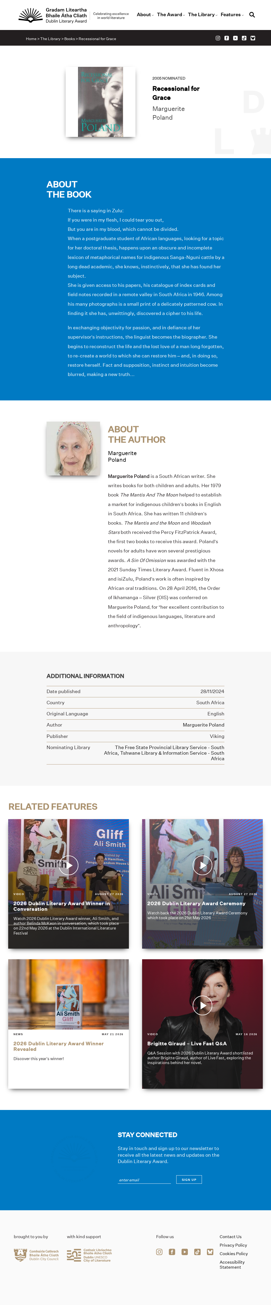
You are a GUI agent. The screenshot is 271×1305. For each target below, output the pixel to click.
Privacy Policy (233, 1245)
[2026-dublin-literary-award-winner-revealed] (68, 1024)
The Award (169, 15)
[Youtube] (235, 38)
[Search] (252, 15)
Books (69, 38)
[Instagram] (218, 38)
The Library (201, 15)
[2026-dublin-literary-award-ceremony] (202, 884)
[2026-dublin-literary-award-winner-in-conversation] (68, 884)
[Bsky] (253, 38)
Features (231, 15)
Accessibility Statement (232, 1265)
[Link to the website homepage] (74, 15)
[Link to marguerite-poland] (73, 448)
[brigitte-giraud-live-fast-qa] (202, 1024)
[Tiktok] (244, 38)
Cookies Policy (234, 1253)
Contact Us (231, 1236)
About (144, 15)
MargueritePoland (122, 456)
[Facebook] (226, 38)
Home (31, 38)
